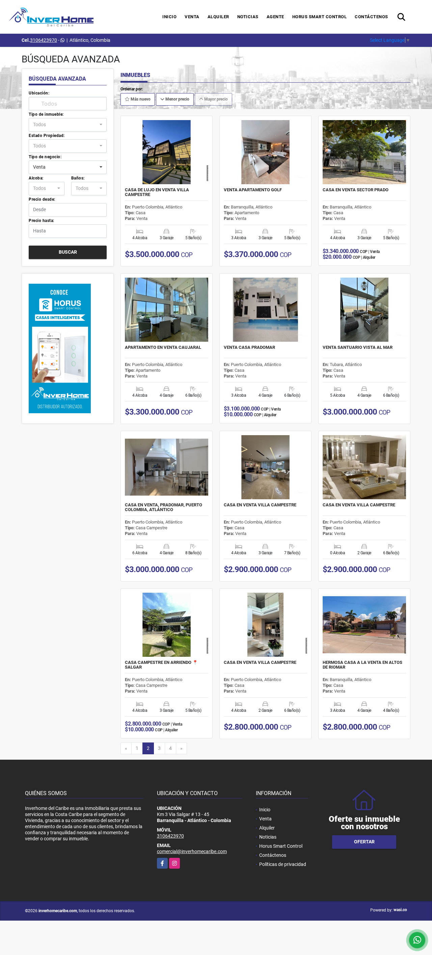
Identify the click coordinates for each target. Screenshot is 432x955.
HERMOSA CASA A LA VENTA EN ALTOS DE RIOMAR (362, 665)
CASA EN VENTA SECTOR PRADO (355, 190)
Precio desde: (42, 199)
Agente (275, 16)
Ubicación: (39, 93)
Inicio (169, 16)
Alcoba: (36, 178)
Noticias (248, 16)
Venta (192, 16)
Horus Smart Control (319, 16)
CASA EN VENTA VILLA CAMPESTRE (260, 505)
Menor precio (176, 99)
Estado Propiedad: (47, 135)
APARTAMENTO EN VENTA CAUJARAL (163, 347)
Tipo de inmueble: (46, 114)
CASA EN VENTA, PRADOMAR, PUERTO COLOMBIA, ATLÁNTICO (163, 507)
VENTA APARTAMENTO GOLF (253, 190)
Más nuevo (140, 99)
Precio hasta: (41, 220)
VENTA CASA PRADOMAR (249, 347)
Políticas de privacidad (282, 864)
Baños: (78, 178)
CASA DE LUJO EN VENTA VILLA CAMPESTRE (157, 192)
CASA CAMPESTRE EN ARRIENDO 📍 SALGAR (161, 665)
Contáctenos (371, 16)
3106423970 (43, 40)
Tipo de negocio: (45, 157)
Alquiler (218, 16)
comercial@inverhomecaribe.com (192, 851)
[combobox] (68, 125)
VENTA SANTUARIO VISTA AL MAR (358, 347)
